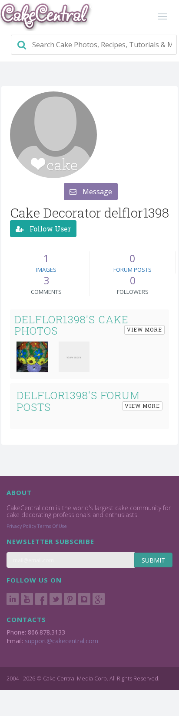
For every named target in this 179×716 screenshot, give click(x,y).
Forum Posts (132, 269)
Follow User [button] (49, 228)
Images (46, 269)
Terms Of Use (52, 526)
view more (144, 329)
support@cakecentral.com (61, 641)
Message (96, 191)
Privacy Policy (21, 526)
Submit (153, 560)
